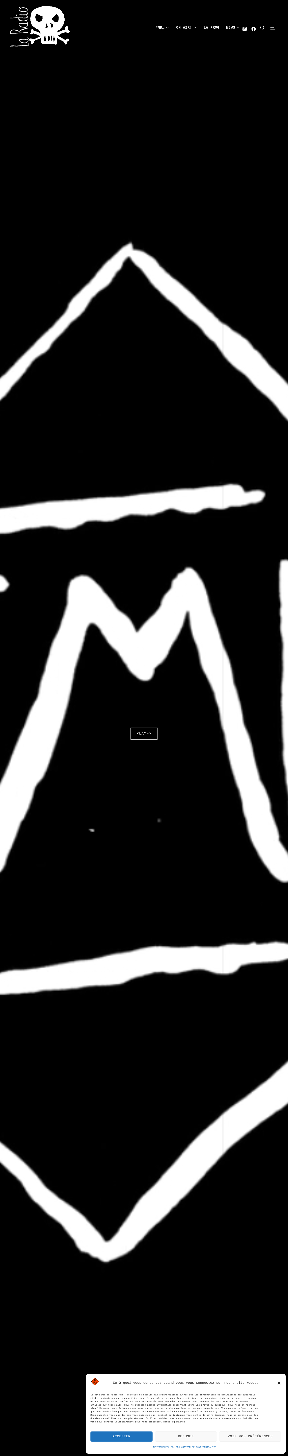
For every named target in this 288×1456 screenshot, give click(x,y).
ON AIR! (184, 28)
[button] (279, 1383)
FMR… (159, 28)
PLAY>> (144, 734)
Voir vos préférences (250, 1436)
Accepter (121, 1436)
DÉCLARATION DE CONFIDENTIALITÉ (196, 1447)
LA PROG (211, 28)
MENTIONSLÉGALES (163, 1447)
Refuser (186, 1436)
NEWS (230, 28)
